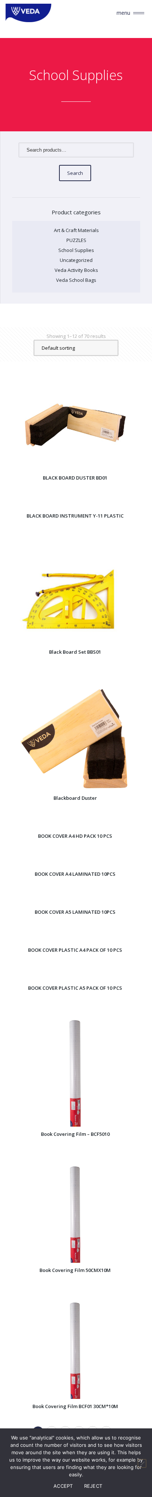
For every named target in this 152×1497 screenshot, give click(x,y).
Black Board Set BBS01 (75, 652)
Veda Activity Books (76, 270)
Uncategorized (76, 260)
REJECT (93, 1486)
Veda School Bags (76, 280)
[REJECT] (142, 1463)
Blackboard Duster (75, 798)
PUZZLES (76, 240)
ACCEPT (63, 1486)
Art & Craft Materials (76, 230)
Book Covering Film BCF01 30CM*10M (75, 1406)
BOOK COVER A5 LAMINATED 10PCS (75, 912)
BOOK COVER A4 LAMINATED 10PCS (75, 874)
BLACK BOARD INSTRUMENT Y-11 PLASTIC (75, 515)
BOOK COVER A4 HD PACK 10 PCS (75, 836)
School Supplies (76, 250)
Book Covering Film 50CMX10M (75, 1270)
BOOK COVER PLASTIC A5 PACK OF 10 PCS (75, 988)
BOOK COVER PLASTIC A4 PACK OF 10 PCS (75, 950)
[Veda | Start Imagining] (39, 13)
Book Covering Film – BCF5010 (75, 1134)
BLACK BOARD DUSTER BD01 (75, 477)
